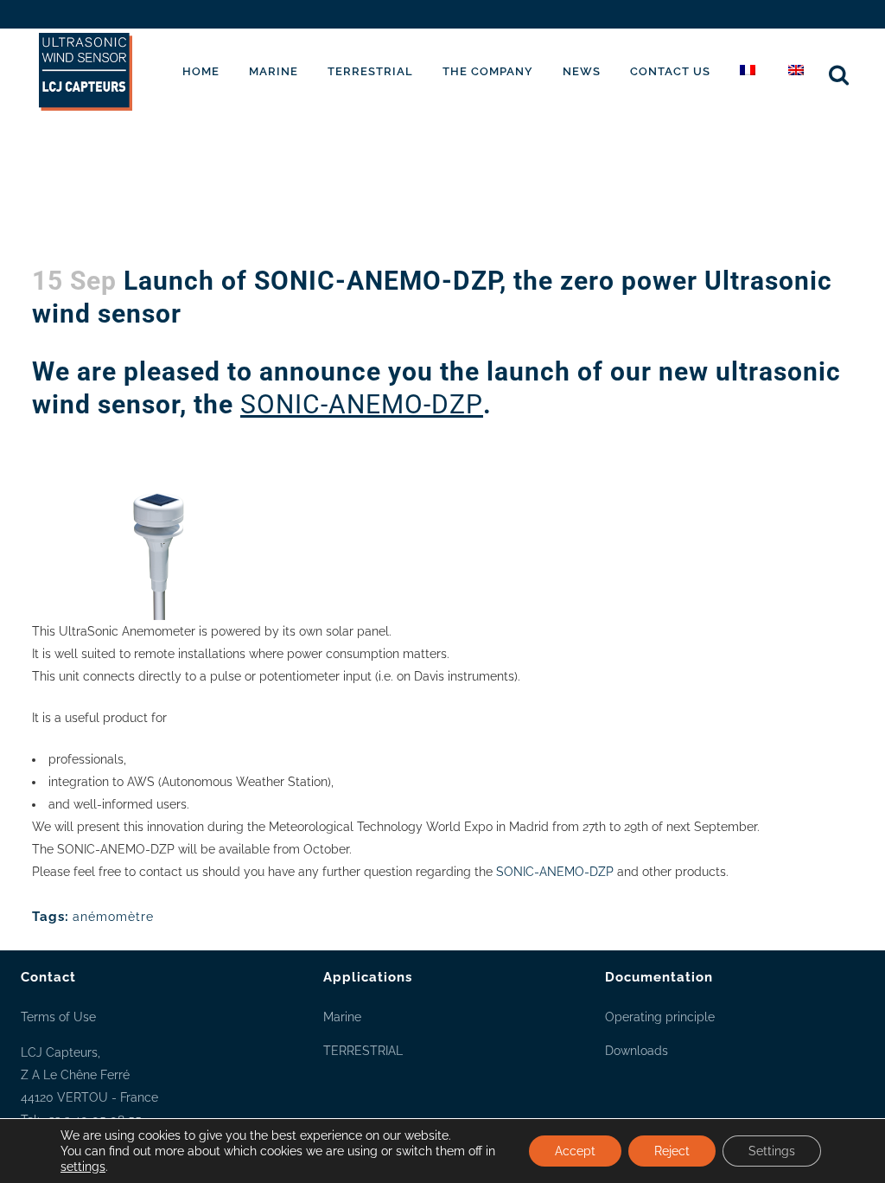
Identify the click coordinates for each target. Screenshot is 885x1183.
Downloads (636, 1051)
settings (82, 1166)
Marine (342, 1017)
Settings (771, 1151)
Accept (575, 1151)
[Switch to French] (749, 72)
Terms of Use (58, 1017)
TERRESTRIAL (363, 1051)
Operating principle (660, 1017)
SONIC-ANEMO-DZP (361, 404)
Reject (672, 1151)
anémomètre (113, 917)
